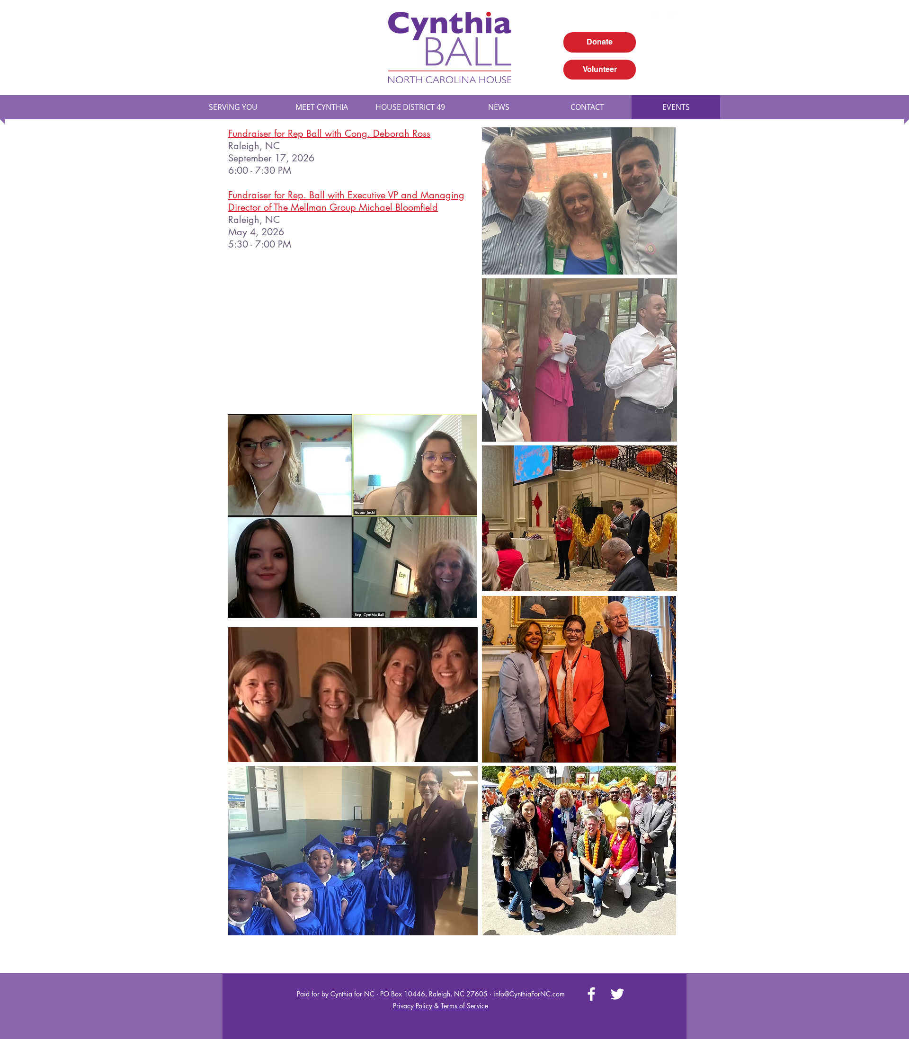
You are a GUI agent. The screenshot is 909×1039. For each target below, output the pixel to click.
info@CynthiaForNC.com (529, 993)
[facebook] (658, 16)
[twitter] (672, 16)
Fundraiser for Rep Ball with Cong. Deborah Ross (329, 133)
